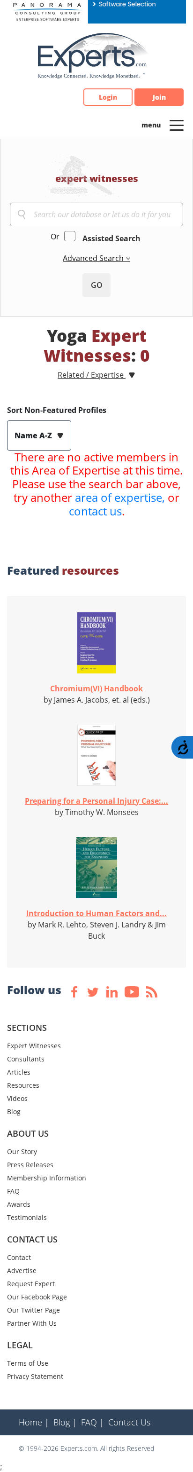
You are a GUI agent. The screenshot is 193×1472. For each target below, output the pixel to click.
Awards (18, 1204)
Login (108, 97)
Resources (23, 1085)
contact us (95, 511)
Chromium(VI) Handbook (96, 688)
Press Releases (30, 1164)
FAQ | (92, 1422)
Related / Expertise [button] (92, 375)
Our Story (22, 1151)
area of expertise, (120, 497)
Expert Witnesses (34, 1045)
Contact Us (129, 1422)
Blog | (65, 1422)
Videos (17, 1098)
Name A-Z (34, 435)
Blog (14, 1111)
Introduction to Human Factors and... (96, 913)
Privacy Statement (35, 1376)
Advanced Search (94, 258)
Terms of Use (27, 1363)
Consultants (26, 1058)
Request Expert (31, 1283)
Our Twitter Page (33, 1310)
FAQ (13, 1191)
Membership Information (46, 1177)
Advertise (22, 1270)
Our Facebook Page (37, 1296)
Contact (19, 1257)
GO (97, 285)
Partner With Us (32, 1323)
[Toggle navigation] (177, 124)
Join (159, 97)
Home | (34, 1422)
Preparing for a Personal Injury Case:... (96, 801)
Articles (18, 1072)
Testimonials (27, 1217)
